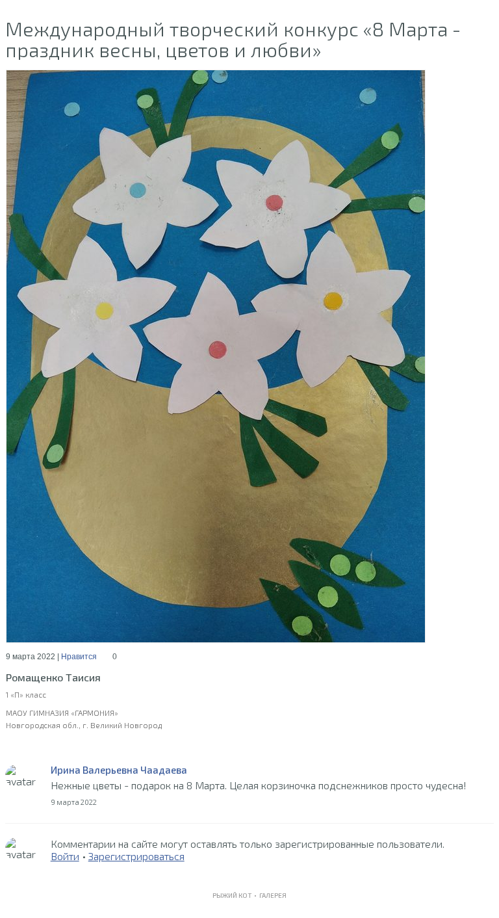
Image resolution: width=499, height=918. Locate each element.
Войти (65, 856)
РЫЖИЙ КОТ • (235, 895)
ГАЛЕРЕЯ (273, 895)
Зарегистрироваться (136, 856)
